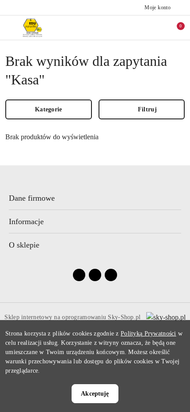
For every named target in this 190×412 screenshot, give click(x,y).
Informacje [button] (26, 221)
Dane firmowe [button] (32, 198)
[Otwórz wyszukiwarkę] (137, 27)
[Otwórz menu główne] (10, 28)
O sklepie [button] (24, 244)
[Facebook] (79, 275)
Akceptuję (95, 393)
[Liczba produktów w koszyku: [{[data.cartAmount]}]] (174, 27)
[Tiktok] (111, 275)
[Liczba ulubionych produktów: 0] (156, 27)
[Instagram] (95, 275)
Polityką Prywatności (148, 333)
